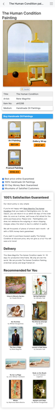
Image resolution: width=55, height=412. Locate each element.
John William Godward (17, 377)
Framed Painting (14, 168)
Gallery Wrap (39, 141)
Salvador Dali (40, 298)
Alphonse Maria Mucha (17, 402)
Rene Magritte (16, 349)
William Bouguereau (16, 324)
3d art (40, 324)
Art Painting (14, 140)
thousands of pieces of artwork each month (28, 229)
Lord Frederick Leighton (41, 376)
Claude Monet (16, 298)
